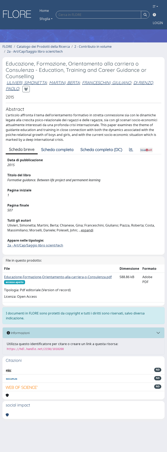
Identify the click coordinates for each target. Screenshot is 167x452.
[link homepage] (18, 14)
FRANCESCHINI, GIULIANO (106, 82)
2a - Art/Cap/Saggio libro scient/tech (35, 51)
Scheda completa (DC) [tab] (101, 149)
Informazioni (20, 333)
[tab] (131, 149)
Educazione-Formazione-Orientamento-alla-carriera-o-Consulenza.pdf (58, 277)
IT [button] (154, 6)
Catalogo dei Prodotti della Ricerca (43, 46)
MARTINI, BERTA (64, 82)
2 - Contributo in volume (93, 46)
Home (44, 10)
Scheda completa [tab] (57, 149)
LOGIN (158, 23)
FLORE (7, 46)
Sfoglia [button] (45, 19)
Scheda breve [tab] (21, 149)
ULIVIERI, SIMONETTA (27, 82)
